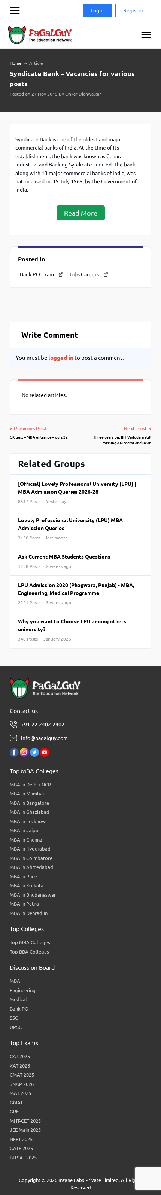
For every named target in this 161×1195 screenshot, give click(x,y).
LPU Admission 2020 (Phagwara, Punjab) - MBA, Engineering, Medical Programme (76, 593)
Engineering (23, 990)
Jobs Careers (84, 274)
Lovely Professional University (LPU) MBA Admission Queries (70, 528)
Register (133, 10)
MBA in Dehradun (29, 913)
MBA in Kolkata (26, 885)
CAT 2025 (20, 1056)
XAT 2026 (20, 1065)
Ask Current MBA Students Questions (64, 561)
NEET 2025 (21, 1139)
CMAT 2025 (22, 1074)
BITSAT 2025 (23, 1157)
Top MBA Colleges (30, 942)
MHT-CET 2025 (25, 1120)
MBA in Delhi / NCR (30, 784)
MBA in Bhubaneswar (33, 894)
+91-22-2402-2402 (42, 725)
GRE (14, 1111)
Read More (80, 213)
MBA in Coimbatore (31, 858)
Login (97, 10)
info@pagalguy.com (44, 738)
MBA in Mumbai (27, 793)
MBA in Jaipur (25, 830)
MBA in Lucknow (28, 821)
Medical (18, 999)
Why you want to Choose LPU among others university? (72, 629)
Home (16, 63)
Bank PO (19, 1008)
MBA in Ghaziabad (29, 812)
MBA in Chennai (26, 839)
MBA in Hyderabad (30, 848)
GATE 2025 (21, 1148)
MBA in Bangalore (29, 803)
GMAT (16, 1102)
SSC (14, 1017)
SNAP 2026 (22, 1084)
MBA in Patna (24, 903)
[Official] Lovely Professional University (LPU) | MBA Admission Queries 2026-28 (77, 492)
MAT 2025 (20, 1093)
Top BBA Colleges (29, 951)
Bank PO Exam (37, 274)
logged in (60, 358)
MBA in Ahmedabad (31, 867)
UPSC (16, 1027)
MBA (15, 981)
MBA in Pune (23, 876)
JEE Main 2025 (25, 1129)
